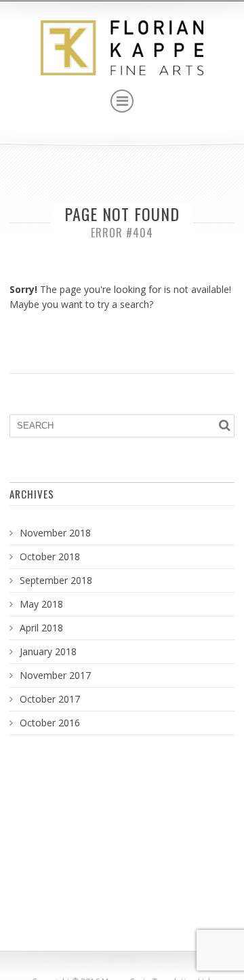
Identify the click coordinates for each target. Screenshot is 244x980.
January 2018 (48, 651)
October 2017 (50, 698)
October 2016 (50, 722)
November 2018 (55, 532)
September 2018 (56, 580)
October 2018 (50, 556)
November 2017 (55, 675)
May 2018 (41, 603)
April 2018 (41, 627)
